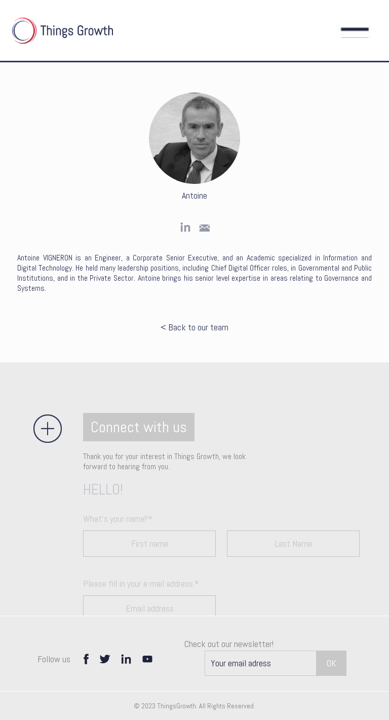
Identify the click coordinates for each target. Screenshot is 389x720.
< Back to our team (194, 327)
